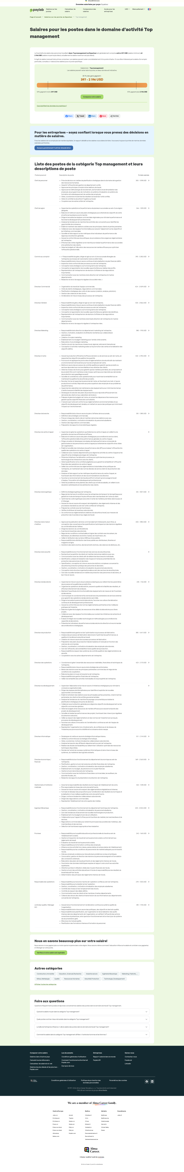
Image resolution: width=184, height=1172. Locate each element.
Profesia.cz (56, 1121)
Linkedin (128, 1064)
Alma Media (103, 1090)
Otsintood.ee (89, 1130)
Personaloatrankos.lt (91, 1133)
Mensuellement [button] (138, 9)
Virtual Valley (105, 1127)
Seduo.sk (71, 1124)
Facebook (128, 1060)
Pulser (103, 1130)
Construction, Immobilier (45, 974)
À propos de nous (68, 1066)
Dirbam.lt (87, 1124)
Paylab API (97, 1060)
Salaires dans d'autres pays (40, 1057)
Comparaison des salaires (89, 10)
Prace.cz (55, 1124)
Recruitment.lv (89, 1136)
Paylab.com (72, 1133)
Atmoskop (56, 1133)
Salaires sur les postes (51, 10)
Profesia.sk (56, 1118)
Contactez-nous (131, 1057)
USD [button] (126, 9)
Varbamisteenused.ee (91, 1139)
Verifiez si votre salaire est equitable (51, 953)
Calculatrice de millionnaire (40, 1060)
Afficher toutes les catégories (45, 984)
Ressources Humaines (72, 979)
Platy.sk (71, 1130)
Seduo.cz (72, 1121)
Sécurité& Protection (92, 979)
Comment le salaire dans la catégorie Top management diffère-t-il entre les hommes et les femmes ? (72, 1035)
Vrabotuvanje (105, 1121)
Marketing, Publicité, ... (130, 974)
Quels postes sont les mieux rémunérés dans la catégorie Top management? (63, 1019)
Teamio (71, 1118)
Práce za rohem (57, 1130)
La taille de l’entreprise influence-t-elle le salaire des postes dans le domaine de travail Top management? (73, 1027)
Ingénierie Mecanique (109, 974)
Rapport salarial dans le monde (104, 1057)
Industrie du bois (91, 974)
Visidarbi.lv (88, 1127)
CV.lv (86, 1118)
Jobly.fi (119, 1115)
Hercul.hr (104, 1124)
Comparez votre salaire (92, 97)
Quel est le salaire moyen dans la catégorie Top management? (58, 1012)
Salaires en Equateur (58, 17)
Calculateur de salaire (70, 10)
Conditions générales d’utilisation (74, 1057)
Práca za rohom (57, 1127)
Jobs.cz (55, 1115)
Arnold (71, 1115)
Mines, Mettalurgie (43, 979)
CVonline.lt (88, 1115)
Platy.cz (71, 1127)
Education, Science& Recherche (70, 974)
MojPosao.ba (105, 1118)
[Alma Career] (92, 1150)
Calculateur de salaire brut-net (41, 1064)
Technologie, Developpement (114, 979)
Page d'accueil (35, 17)
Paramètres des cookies (118, 1080)
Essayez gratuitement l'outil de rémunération (54, 148)
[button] (150, 9)
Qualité (56, 979)
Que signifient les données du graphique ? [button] (52, 106)
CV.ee (87, 1121)
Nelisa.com (56, 1136)
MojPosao (104, 1115)
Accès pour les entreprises (109, 10)
